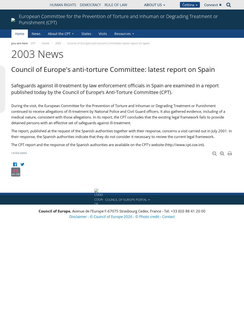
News (36, 33)
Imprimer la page (230, 152)
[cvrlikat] (22, 164)
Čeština (188, 4)
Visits (103, 33)
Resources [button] (122, 33)
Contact (168, 216)
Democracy (90, 4)
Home (19, 33)
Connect (211, 4)
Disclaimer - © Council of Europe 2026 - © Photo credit (114, 216)
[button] (122, 200)
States (86, 33)
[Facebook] (15, 164)
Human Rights (63, 4)
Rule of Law (116, 4)
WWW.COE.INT (23, 5)
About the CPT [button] (59, 33)
